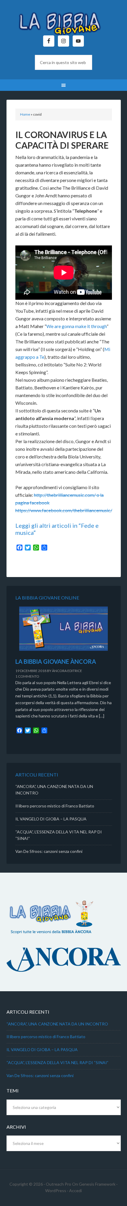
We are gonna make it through (76, 326)
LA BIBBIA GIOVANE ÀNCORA (55, 661)
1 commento (27, 676)
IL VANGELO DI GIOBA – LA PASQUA (51, 818)
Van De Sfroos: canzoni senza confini (48, 851)
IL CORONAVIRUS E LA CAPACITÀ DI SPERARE (62, 139)
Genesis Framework (97, 1184)
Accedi (75, 1190)
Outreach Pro (58, 1184)
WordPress (55, 1190)
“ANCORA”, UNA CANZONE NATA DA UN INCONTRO (57, 1023)
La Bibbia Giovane (63, 20)
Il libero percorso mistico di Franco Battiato (54, 805)
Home (25, 114)
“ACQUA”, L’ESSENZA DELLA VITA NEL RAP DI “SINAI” (57, 1062)
